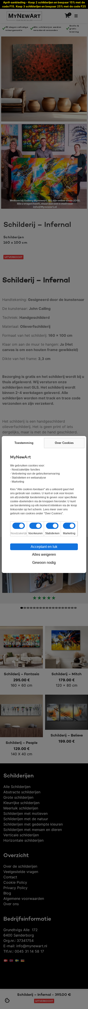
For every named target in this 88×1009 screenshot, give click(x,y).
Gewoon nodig (44, 562)
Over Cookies (64, 443)
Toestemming (23, 443)
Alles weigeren (44, 554)
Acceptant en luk (44, 547)
